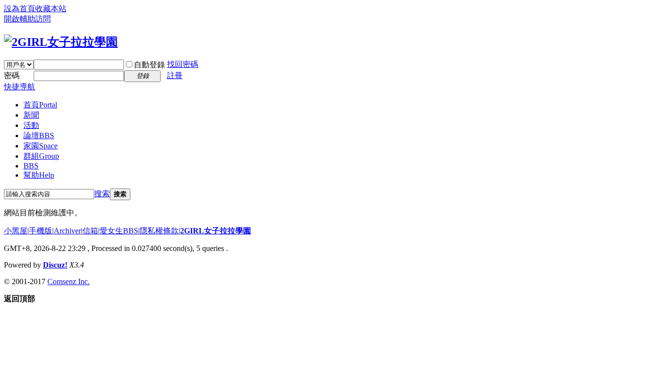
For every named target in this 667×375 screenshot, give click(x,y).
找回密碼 (182, 64)
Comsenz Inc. (68, 281)
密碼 (12, 75)
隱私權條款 (159, 231)
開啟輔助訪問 (27, 19)
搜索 (102, 193)
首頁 (40, 105)
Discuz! (55, 265)
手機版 (40, 231)
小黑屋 (15, 231)
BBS (31, 166)
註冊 (175, 75)
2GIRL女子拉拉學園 (215, 231)
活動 (31, 125)
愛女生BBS (119, 231)
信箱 (90, 231)
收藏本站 (50, 8)
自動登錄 (149, 65)
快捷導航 (19, 87)
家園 (40, 146)
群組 (41, 156)
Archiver (67, 231)
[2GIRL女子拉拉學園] (61, 42)
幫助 (38, 175)
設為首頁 (19, 8)
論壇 (38, 135)
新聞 (31, 115)
